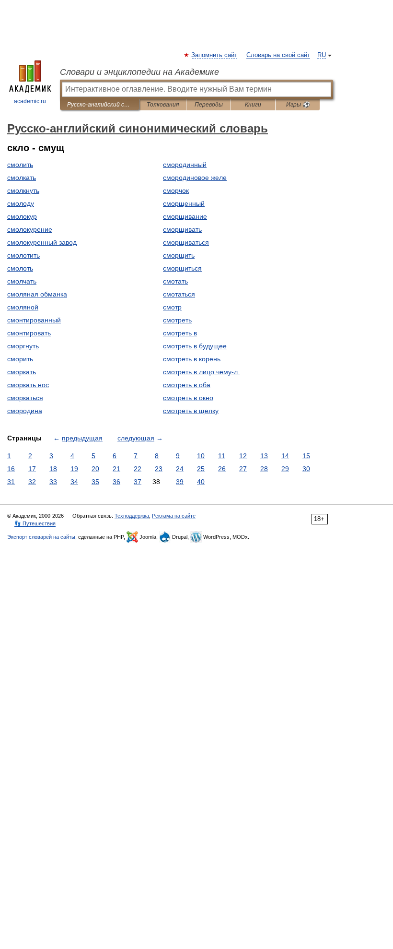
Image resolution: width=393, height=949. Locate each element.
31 (11, 482)
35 (95, 482)
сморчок (176, 190)
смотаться (179, 294)
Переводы (209, 104)
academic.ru (30, 101)
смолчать (21, 281)
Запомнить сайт (214, 55)
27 (243, 469)
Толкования (163, 104)
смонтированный (34, 320)
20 (95, 469)
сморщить (179, 255)
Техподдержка (132, 516)
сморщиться (182, 268)
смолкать (21, 177)
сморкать (21, 372)
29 (285, 469)
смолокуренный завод (42, 242)
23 (158, 469)
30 (306, 469)
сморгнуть (23, 346)
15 (306, 456)
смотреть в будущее (195, 346)
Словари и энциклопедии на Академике (139, 72)
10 (201, 456)
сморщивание (185, 216)
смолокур (22, 216)
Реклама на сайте (174, 516)
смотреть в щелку (191, 411)
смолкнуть (23, 190)
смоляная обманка (37, 294)
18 (53, 469)
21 (116, 469)
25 (201, 469)
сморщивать (182, 229)
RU (321, 55)
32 (32, 482)
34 (74, 482)
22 (137, 469)
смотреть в (180, 333)
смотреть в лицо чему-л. (201, 372)
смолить (20, 164)
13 (264, 456)
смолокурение (29, 229)
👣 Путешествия (35, 523)
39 (180, 482)
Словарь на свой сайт (278, 55)
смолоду (20, 203)
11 (221, 456)
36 (116, 482)
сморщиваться (186, 242)
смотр (172, 307)
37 (137, 482)
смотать (175, 281)
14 (285, 456)
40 (201, 482)
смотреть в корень (191, 359)
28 (264, 469)
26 (222, 469)
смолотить (23, 255)
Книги (253, 104)
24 (180, 469)
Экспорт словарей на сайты (41, 537)
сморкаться (25, 398)
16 (11, 469)
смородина (24, 411)
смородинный (185, 164)
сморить (20, 359)
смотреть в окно (188, 398)
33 (53, 482)
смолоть (20, 268)
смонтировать (29, 333)
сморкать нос (28, 385)
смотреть (177, 320)
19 (74, 469)
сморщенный (184, 203)
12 (243, 456)
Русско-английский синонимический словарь (99, 104)
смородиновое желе (195, 177)
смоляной (22, 307)
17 (32, 469)
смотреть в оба (186, 385)
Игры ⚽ (298, 104)
